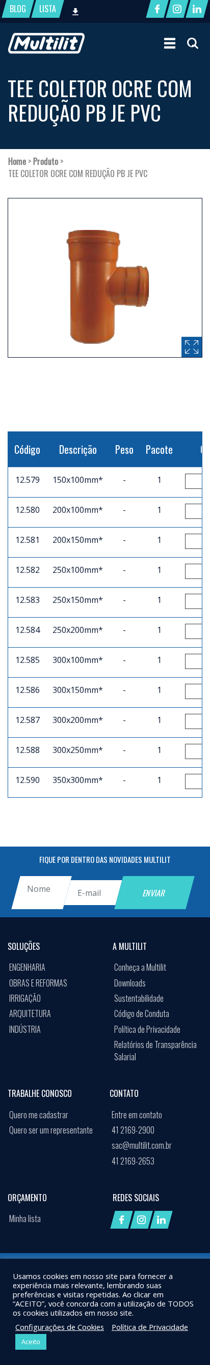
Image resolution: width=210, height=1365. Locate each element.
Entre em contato (137, 1115)
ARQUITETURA (30, 1013)
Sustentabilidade (139, 998)
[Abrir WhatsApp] (184, 1339)
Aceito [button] (30, 1341)
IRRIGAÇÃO (25, 998)
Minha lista (25, 1218)
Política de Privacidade (147, 1029)
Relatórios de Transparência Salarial (155, 1050)
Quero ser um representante (51, 1130)
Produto (45, 161)
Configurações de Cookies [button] (59, 1326)
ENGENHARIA (27, 967)
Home (17, 161)
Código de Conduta (141, 1013)
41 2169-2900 (133, 1130)
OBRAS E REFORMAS (38, 983)
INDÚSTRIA (25, 1029)
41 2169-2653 (133, 1161)
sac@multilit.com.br (142, 1145)
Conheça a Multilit (140, 967)
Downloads (130, 983)
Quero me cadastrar (38, 1115)
